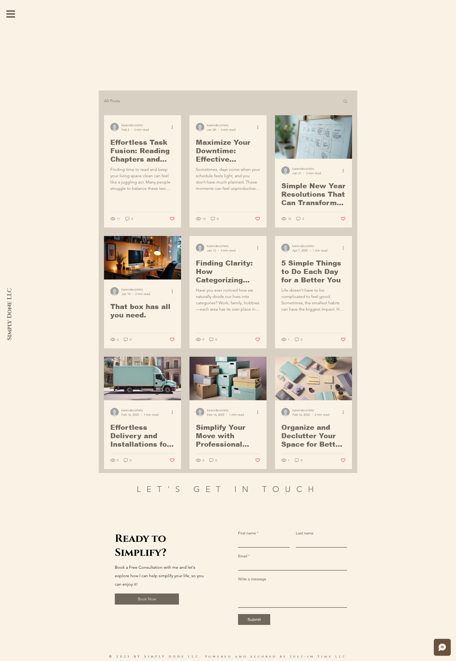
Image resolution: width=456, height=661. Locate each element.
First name (248, 533)
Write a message (252, 579)
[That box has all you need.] (142, 257)
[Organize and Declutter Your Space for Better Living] (313, 378)
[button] (10, 14)
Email (244, 556)
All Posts (112, 100)
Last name (305, 533)
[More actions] (174, 127)
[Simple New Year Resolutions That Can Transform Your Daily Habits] (313, 137)
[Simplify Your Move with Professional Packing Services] (228, 378)
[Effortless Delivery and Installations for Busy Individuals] (142, 378)
